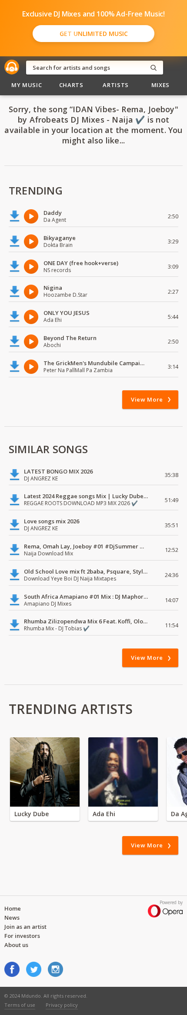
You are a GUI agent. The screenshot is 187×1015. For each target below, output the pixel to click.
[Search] (153, 68)
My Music (26, 85)
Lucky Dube (31, 814)
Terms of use (19, 1005)
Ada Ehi (104, 814)
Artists (116, 85)
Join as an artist (25, 927)
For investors (22, 936)
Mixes (160, 85)
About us (16, 945)
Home (12, 908)
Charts (71, 85)
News (12, 917)
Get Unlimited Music (94, 33)
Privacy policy (62, 1005)
